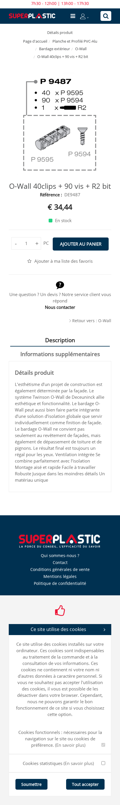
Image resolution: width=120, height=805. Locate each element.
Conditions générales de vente (60, 569)
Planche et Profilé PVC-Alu (74, 41)
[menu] (72, 16)
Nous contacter (60, 307)
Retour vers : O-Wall (91, 320)
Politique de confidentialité (60, 583)
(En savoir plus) (70, 745)
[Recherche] (105, 16)
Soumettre (31, 784)
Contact (60, 562)
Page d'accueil (35, 41)
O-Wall (81, 48)
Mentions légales (60, 576)
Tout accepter (85, 784)
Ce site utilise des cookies (58, 629)
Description (60, 340)
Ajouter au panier (80, 244)
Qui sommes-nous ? (60, 555)
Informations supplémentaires (60, 354)
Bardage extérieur (54, 48)
